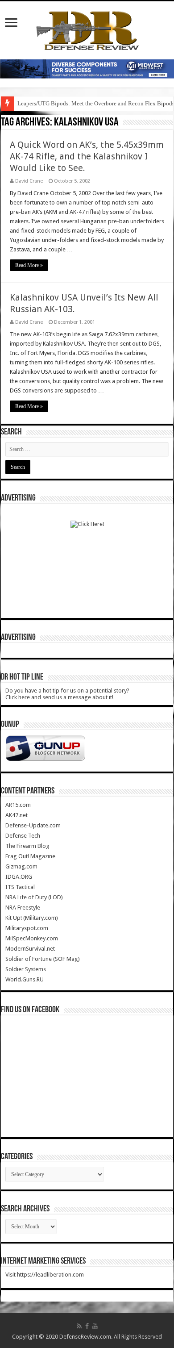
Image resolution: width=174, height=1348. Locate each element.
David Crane (29, 181)
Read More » (29, 265)
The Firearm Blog (27, 846)
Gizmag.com (21, 866)
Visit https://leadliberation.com (44, 1274)
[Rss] (79, 1326)
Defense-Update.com (33, 825)
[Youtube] (95, 1326)
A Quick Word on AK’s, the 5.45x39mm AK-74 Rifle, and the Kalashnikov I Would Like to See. (87, 156)
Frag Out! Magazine (30, 856)
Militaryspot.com (26, 928)
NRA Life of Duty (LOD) (34, 897)
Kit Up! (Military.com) (31, 917)
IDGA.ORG (18, 876)
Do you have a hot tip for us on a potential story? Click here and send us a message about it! (67, 694)
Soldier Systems (25, 969)
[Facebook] (87, 1326)
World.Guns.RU (24, 979)
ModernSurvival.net (30, 948)
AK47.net (16, 815)
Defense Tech (22, 835)
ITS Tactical (20, 887)
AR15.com (18, 804)
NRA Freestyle (22, 907)
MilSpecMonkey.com (31, 938)
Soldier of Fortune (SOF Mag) (42, 959)
